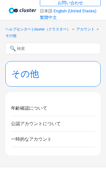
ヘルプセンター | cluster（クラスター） (37, 29)
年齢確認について (29, 108)
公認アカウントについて (36, 123)
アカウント (85, 29)
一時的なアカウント (31, 139)
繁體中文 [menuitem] (48, 17)
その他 (10, 36)
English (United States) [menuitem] (75, 11)
